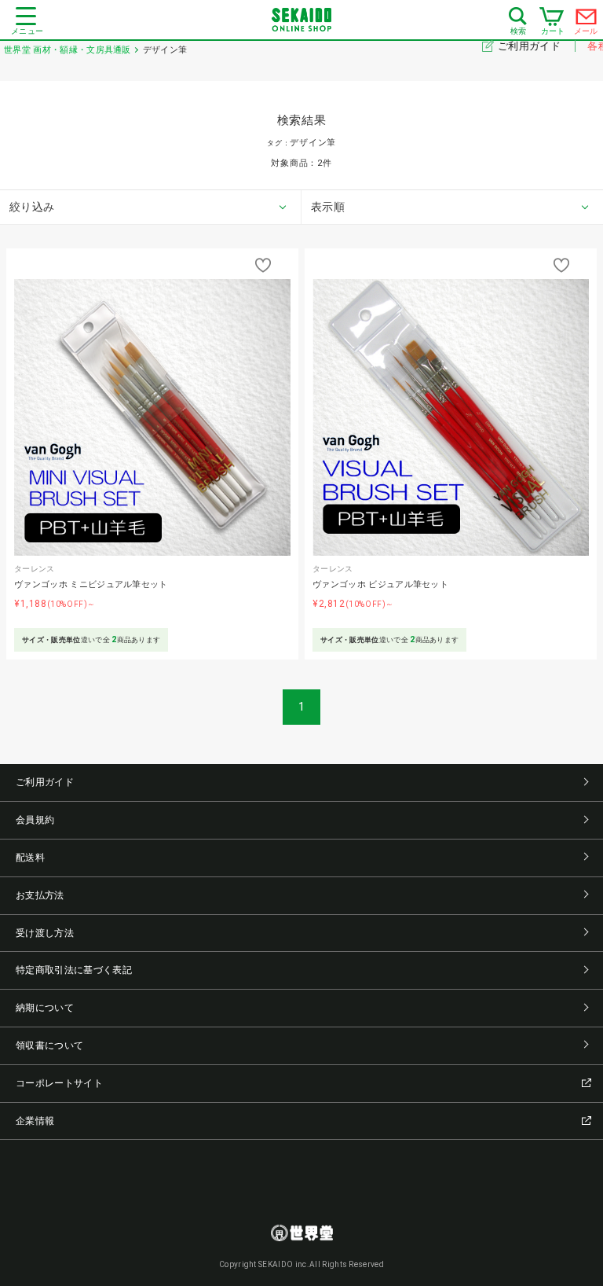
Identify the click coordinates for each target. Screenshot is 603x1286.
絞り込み (31, 206)
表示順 (328, 206)
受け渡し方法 (45, 933)
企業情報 (35, 1120)
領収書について (49, 1045)
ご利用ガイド (530, 46)
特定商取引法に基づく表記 (74, 970)
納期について (45, 1007)
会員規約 (35, 819)
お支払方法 (40, 895)
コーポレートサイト (59, 1083)
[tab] (151, 207)
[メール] (587, 20)
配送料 (30, 857)
